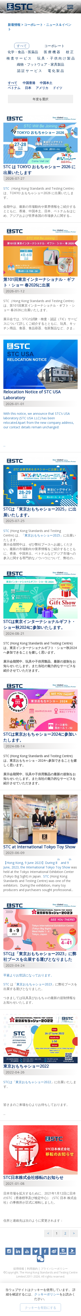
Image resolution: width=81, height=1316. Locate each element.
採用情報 (18, 1269)
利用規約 (32, 1269)
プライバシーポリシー (54, 1269)
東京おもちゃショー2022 (33, 1082)
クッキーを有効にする (40, 1307)
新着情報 (14, 24)
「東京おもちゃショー (37, 535)
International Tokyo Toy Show (48, 867)
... (38, 429)
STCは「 (9, 1082)
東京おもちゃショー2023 (34, 984)
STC (6, 188)
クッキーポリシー (46, 1294)
